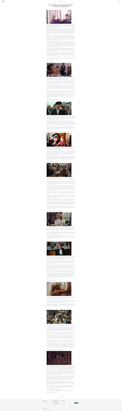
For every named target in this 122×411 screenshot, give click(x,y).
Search (44, 402)
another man (59, 382)
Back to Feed (61, 396)
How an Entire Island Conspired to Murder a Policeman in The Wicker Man (58, 390)
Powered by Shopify (50, 409)
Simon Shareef (46, 409)
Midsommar (67, 32)
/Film (72, 390)
